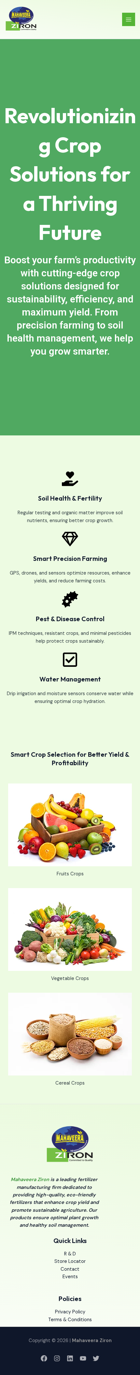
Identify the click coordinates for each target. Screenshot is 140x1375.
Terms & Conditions (70, 1320)
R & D (70, 1254)
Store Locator (70, 1261)
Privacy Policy (70, 1312)
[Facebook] (44, 1358)
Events (70, 1277)
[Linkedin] (70, 1358)
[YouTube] (83, 1358)
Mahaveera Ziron (30, 1180)
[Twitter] (96, 1358)
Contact (70, 1269)
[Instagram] (57, 1358)
